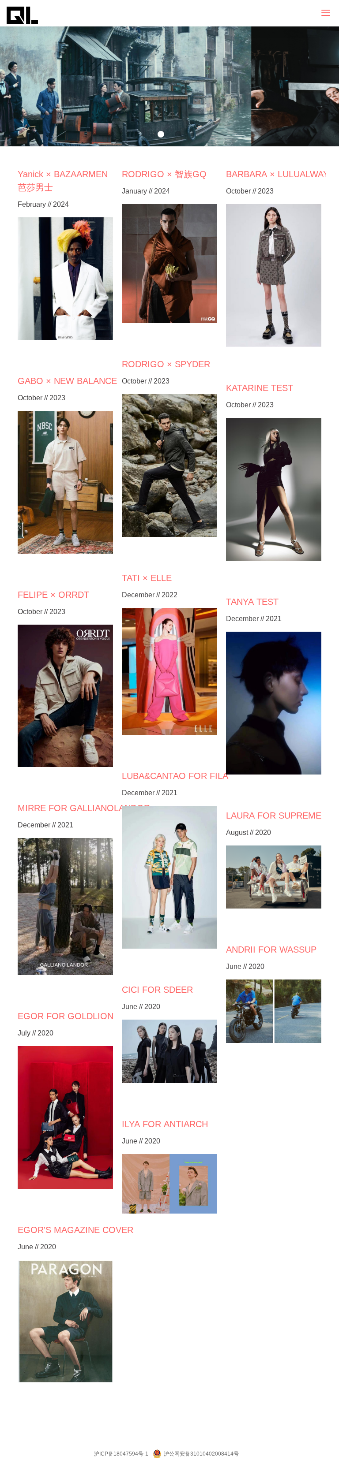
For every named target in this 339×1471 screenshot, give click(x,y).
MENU (337, 13)
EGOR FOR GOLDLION (65, 1016)
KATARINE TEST (259, 388)
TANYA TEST (252, 602)
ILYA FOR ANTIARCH (165, 1124)
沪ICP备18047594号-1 (121, 1454)
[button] (161, 134)
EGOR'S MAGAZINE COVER (75, 1230)
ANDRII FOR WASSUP (271, 949)
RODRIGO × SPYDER (166, 364)
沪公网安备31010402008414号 (201, 1454)
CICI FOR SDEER (157, 989)
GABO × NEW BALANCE (67, 381)
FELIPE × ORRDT (53, 595)
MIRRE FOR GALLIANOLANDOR (84, 808)
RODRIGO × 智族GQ (164, 174)
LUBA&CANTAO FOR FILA (175, 776)
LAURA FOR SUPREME (273, 815)
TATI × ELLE (147, 578)
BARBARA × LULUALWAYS (280, 174)
